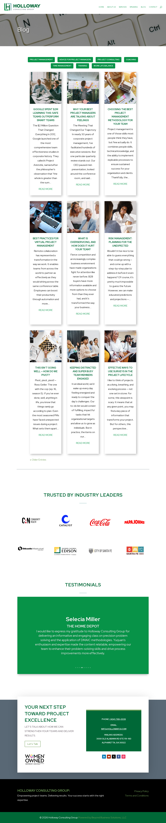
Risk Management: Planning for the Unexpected (120, 242)
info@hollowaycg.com (113, 729)
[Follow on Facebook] (119, 757)
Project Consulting (108, 59)
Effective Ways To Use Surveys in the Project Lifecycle (120, 371)
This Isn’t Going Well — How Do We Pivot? (45, 371)
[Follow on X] (114, 757)
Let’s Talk (32, 744)
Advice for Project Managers (75, 59)
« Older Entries (38, 459)
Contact (153, 7)
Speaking (134, 7)
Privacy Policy (141, 791)
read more (46, 189)
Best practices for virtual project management (45, 242)
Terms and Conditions (137, 795)
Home (101, 7)
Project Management (41, 59)
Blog (143, 7)
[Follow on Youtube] (109, 757)
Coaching (131, 59)
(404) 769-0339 (118, 719)
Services (123, 7)
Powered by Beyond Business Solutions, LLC (102, 817)
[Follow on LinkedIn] (104, 757)
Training (82, 66)
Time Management (62, 66)
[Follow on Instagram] (123, 757)
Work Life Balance (103, 66)
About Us (111, 7)
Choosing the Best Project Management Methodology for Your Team (120, 116)
